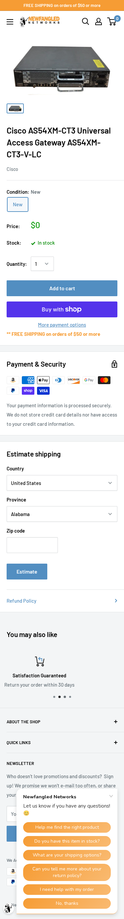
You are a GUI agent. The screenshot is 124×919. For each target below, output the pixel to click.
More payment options (62, 325)
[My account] (98, 21)
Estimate (27, 571)
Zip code (16, 531)
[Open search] (85, 21)
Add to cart (62, 288)
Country (15, 468)
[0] (112, 21)
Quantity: (17, 264)
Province (16, 499)
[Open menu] (10, 21)
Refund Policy (21, 601)
